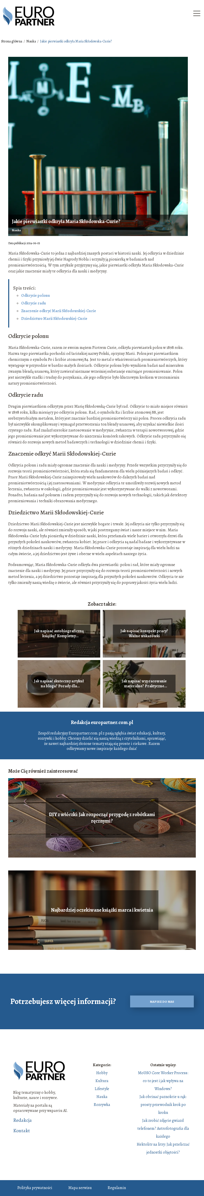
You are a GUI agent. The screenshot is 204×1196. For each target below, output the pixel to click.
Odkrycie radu (33, 303)
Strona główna (12, 41)
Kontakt (21, 1131)
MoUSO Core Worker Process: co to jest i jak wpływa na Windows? (163, 1081)
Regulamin (117, 1188)
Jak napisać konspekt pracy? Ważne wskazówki (144, 634)
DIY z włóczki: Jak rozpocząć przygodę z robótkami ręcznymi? (102, 817)
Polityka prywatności (34, 1188)
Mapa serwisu (80, 1188)
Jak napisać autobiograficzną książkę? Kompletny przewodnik (59, 634)
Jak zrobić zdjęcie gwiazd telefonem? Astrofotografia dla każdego (163, 1128)
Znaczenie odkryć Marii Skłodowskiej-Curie (58, 311)
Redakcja (22, 1120)
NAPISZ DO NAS (162, 1001)
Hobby (101, 1073)
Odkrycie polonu (35, 295)
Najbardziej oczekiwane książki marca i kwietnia (102, 910)
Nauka (31, 41)
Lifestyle (102, 1089)
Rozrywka (102, 1104)
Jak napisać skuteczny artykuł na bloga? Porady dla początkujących (59, 684)
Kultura (102, 1081)
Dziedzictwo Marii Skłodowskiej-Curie (54, 318)
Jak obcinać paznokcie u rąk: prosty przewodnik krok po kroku (163, 1104)
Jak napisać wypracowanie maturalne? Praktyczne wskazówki (144, 684)
